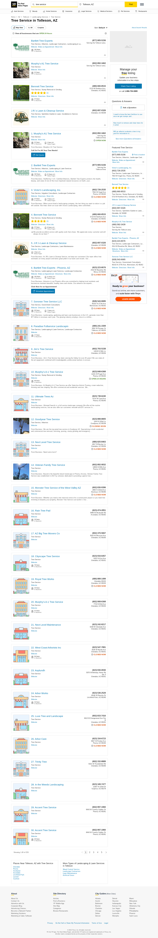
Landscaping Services (40, 17)
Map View (19, 28)
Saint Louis (133, 916)
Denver (97, 916)
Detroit (114, 898)
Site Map (56, 906)
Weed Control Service (71, 869)
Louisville (115, 913)
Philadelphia (133, 911)
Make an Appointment (46, 47)
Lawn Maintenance (66, 246)
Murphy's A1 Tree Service (44, 63)
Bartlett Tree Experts (42, 40)
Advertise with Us (17, 903)
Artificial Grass (68, 875)
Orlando (132, 908)
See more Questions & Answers (128, 139)
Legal (106, 923)
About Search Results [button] (139, 28)
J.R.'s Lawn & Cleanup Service (47, 110)
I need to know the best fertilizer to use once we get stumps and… (127, 115)
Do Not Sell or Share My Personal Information (72, 923)
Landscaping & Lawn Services (78, 44)
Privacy (50, 923)
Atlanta (97, 898)
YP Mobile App (58, 903)
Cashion (16, 879)
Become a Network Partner (21, 911)
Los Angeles (116, 911)
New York (132, 903)
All (31, 28)
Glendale (16, 867)
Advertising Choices (18, 908)
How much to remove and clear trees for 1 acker (128, 124)
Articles (56, 898)
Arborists (45, 44)
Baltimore (98, 903)
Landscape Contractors (57, 44)
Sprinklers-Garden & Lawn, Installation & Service (60, 114)
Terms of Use (97, 923)
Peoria (15, 869)
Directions (42, 96)
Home (13, 17)
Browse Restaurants (60, 911)
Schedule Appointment (45, 291)
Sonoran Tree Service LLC (122, 257)
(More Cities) (111, 894)
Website (34, 47)
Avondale (16, 873)
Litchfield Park (18, 875)
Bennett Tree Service (42, 86)
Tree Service (35, 44)
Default (102, 28)
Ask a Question (129, 108)
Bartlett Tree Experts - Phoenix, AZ (125, 238)
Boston (97, 906)
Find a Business (59, 901)
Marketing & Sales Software (21, 916)
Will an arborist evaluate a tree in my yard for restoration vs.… (126, 132)
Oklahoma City (134, 906)
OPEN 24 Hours (45, 33)
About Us (14, 898)
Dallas (97, 913)
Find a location (139, 155)
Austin (97, 901)
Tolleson (26, 17)
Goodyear (16, 871)
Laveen (16, 877)
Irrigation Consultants (49, 193)
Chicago (98, 911)
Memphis (115, 916)
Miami (131, 898)
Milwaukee (133, 901)
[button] (142, 4)
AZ (19, 17)
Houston (115, 901)
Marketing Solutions (18, 913)
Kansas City (116, 906)
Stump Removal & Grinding (52, 90)
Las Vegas (116, 908)
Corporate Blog (16, 906)
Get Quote (40, 155)
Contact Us (15, 901)
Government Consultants (51, 305)
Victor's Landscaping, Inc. (122, 168)
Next (105, 852)
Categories (57, 908)
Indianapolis (116, 903)
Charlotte (98, 908)
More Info (58, 47)
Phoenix (132, 913)
